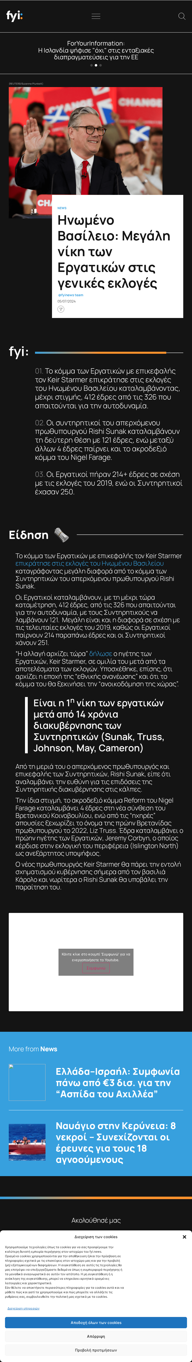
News (62, 208)
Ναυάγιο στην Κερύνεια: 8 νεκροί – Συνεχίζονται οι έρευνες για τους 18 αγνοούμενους (116, 1142)
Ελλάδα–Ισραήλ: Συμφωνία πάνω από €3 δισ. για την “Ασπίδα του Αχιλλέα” (118, 1082)
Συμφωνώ (96, 967)
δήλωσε (100, 653)
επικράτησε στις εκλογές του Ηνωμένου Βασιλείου (90, 563)
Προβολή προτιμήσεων (96, 1350)
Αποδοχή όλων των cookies (96, 1322)
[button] (184, 1236)
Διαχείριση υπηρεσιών (24, 1308)
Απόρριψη (96, 1336)
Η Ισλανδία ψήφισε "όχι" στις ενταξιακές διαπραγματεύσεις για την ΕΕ (96, 53)
